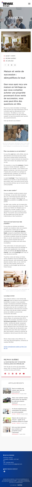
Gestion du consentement (16, 482)
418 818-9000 (10, 462)
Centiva (19, 485)
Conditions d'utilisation (23, 481)
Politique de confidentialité (9, 481)
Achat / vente (10, 56)
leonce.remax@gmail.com (15, 464)
